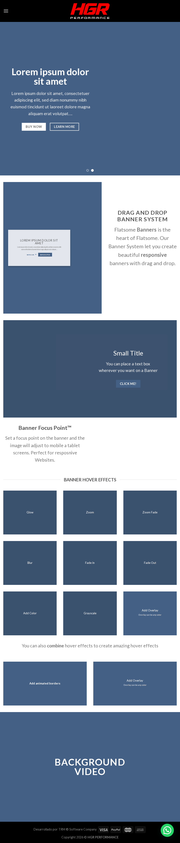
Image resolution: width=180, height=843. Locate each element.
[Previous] (9, 98)
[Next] (171, 98)
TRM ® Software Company (77, 829)
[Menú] (6, 10)
